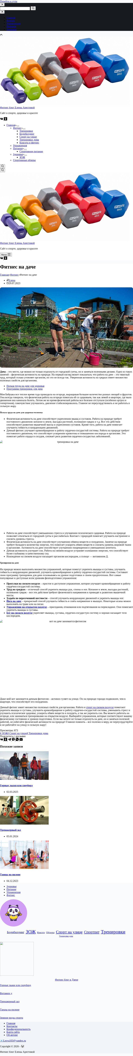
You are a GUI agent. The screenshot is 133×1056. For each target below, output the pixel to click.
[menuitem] (18, 125)
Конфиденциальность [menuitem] (18, 1029)
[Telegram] (10, 740)
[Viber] (14, 740)
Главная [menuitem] (10, 17)
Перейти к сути (8, 1)
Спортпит (91, 932)
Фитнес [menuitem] (10, 20)
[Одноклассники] (5, 119)
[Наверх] (1, 35)
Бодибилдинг (15, 932)
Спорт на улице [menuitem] (28, 136)
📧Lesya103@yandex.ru (13, 1040)
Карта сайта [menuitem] (13, 1032)
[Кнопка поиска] (33, 8)
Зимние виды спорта (11, 1017)
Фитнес (10, 895)
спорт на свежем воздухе (100, 707)
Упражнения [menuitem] (13, 23)
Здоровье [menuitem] (11, 29)
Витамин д (6, 993)
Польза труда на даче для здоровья (25, 386)
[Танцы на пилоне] (24, 868)
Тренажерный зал (10, 830)
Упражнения (13, 892)
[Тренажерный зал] (24, 823)
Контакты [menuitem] (11, 1026)
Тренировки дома (66, 936)
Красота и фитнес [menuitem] (29, 142)
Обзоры (50, 932)
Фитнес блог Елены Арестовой (17, 107)
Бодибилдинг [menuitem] (26, 133)
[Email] (21, 740)
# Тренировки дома (37, 733)
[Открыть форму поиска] (2, 166)
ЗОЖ (31, 931)
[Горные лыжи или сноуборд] (24, 779)
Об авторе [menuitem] (12, 1035)
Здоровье (11, 886)
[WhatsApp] (17, 740)
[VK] (2, 119)
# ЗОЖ (3, 733)
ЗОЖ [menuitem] (22, 157)
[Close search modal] (2, 4)
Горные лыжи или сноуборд (16, 785)
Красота (41, 932)
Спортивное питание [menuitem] (31, 151)
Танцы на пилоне (10, 874)
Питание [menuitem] (11, 26)
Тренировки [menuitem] (26, 131)
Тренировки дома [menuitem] (29, 139)
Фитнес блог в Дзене (66, 979)
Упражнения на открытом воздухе (26, 607)
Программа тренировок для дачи (24, 388)
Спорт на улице (69, 932)
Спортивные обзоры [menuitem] (24, 160)
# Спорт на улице (17, 733)
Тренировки (113, 931)
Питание (11, 889)
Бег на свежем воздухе (19, 612)
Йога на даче (13, 601)
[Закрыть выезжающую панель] (2, 12)
